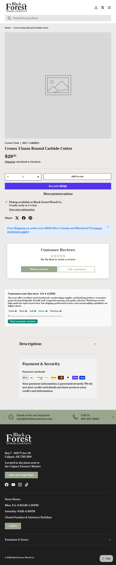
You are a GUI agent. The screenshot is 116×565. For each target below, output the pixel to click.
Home (8, 28)
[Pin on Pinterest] (30, 218)
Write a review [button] (39, 269)
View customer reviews (22, 321)
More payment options (58, 193)
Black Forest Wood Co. (23, 557)
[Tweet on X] (17, 218)
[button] (102, 7)
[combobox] (58, 18)
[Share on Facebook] (23, 218)
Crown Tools (12, 143)
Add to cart (77, 176)
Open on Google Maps (21, 475)
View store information (22, 209)
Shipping (10, 161)
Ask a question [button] (77, 269)
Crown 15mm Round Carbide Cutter (31, 28)
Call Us (13, 526)
